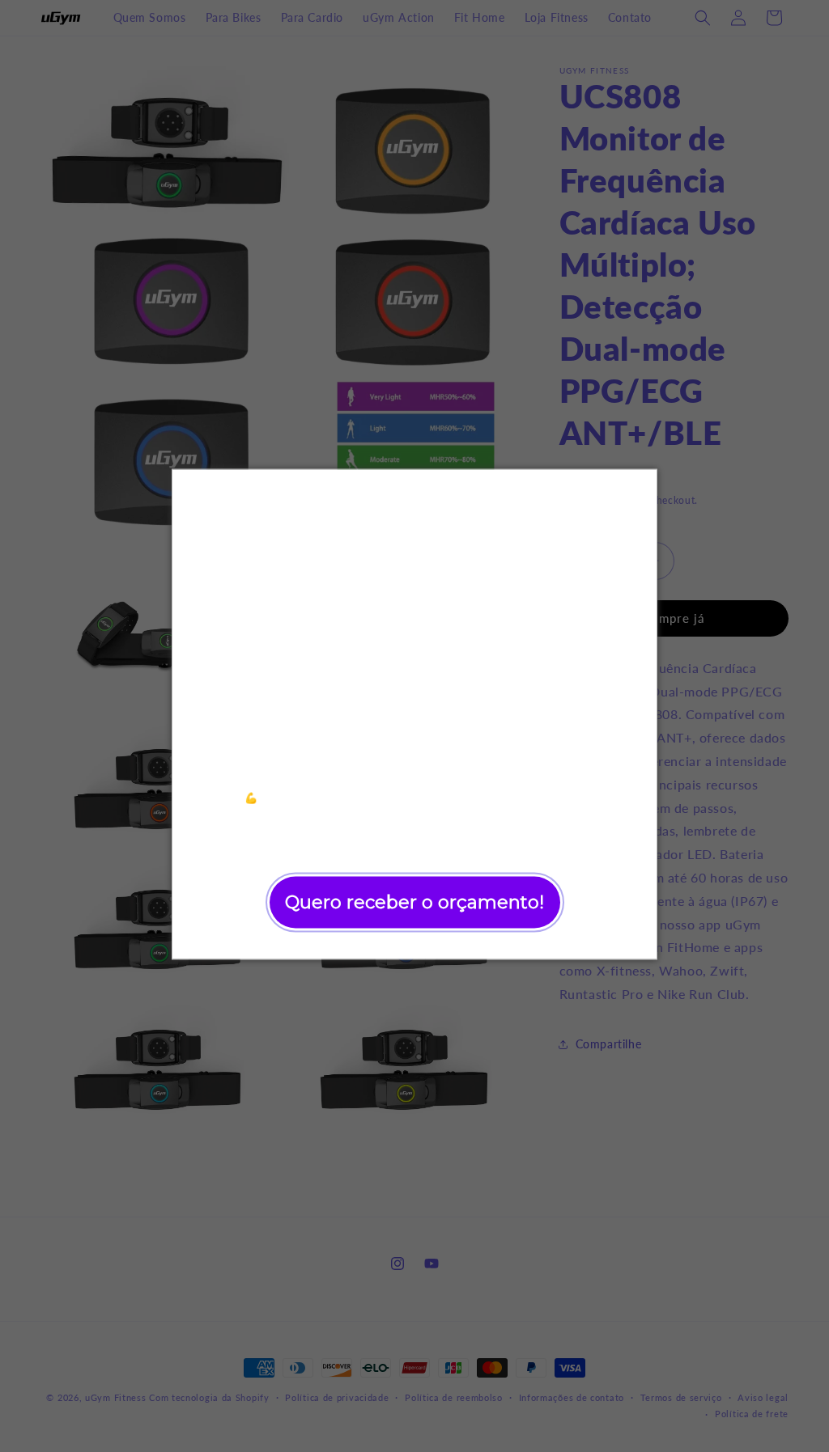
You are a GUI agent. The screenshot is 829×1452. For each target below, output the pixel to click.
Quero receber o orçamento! (414, 902)
